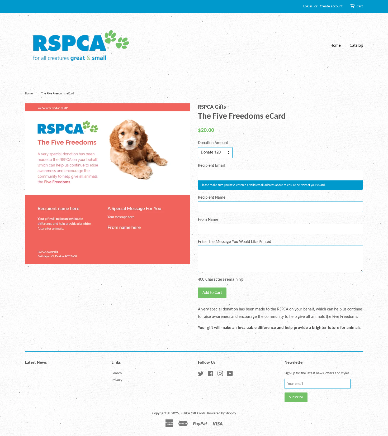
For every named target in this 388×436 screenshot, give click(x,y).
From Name (208, 220)
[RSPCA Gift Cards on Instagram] (220, 375)
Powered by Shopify (221, 413)
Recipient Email (211, 166)
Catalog (356, 46)
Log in (307, 6)
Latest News (36, 363)
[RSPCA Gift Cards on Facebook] (210, 375)
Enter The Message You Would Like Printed (234, 242)
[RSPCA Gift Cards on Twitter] (201, 375)
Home (335, 46)
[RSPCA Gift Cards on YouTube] (230, 375)
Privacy (117, 380)
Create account (331, 6)
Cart (360, 6)
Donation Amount (213, 143)
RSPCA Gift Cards (193, 413)
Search (117, 373)
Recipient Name (211, 197)
